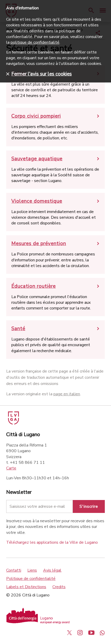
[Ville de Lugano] (13, 423)
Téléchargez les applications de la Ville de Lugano (52, 542)
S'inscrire (89, 506)
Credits (59, 587)
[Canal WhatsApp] (102, 632)
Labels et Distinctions (26, 587)
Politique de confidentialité (31, 578)
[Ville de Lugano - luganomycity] (69, 632)
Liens (32, 570)
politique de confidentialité (35, 42)
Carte (11, 468)
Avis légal (52, 570)
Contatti (13, 570)
